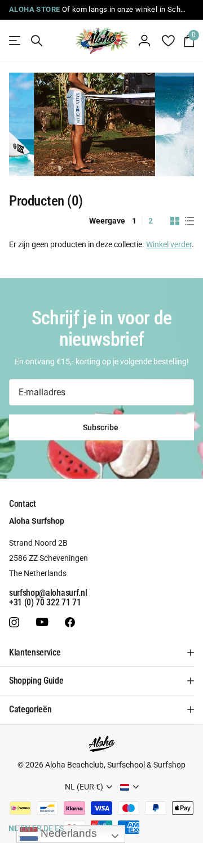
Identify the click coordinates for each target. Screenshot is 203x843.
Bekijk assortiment (15, 41)
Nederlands (67, 833)
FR (37, 828)
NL (13, 828)
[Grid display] (174, 221)
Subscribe (101, 427)
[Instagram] (14, 622)
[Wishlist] (167, 40)
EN (25, 828)
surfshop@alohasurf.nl (48, 592)
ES (59, 828)
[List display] (189, 221)
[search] (36, 40)
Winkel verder (169, 244)
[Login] (144, 40)
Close (101, 653)
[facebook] (70, 622)
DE (48, 828)
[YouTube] (42, 622)
